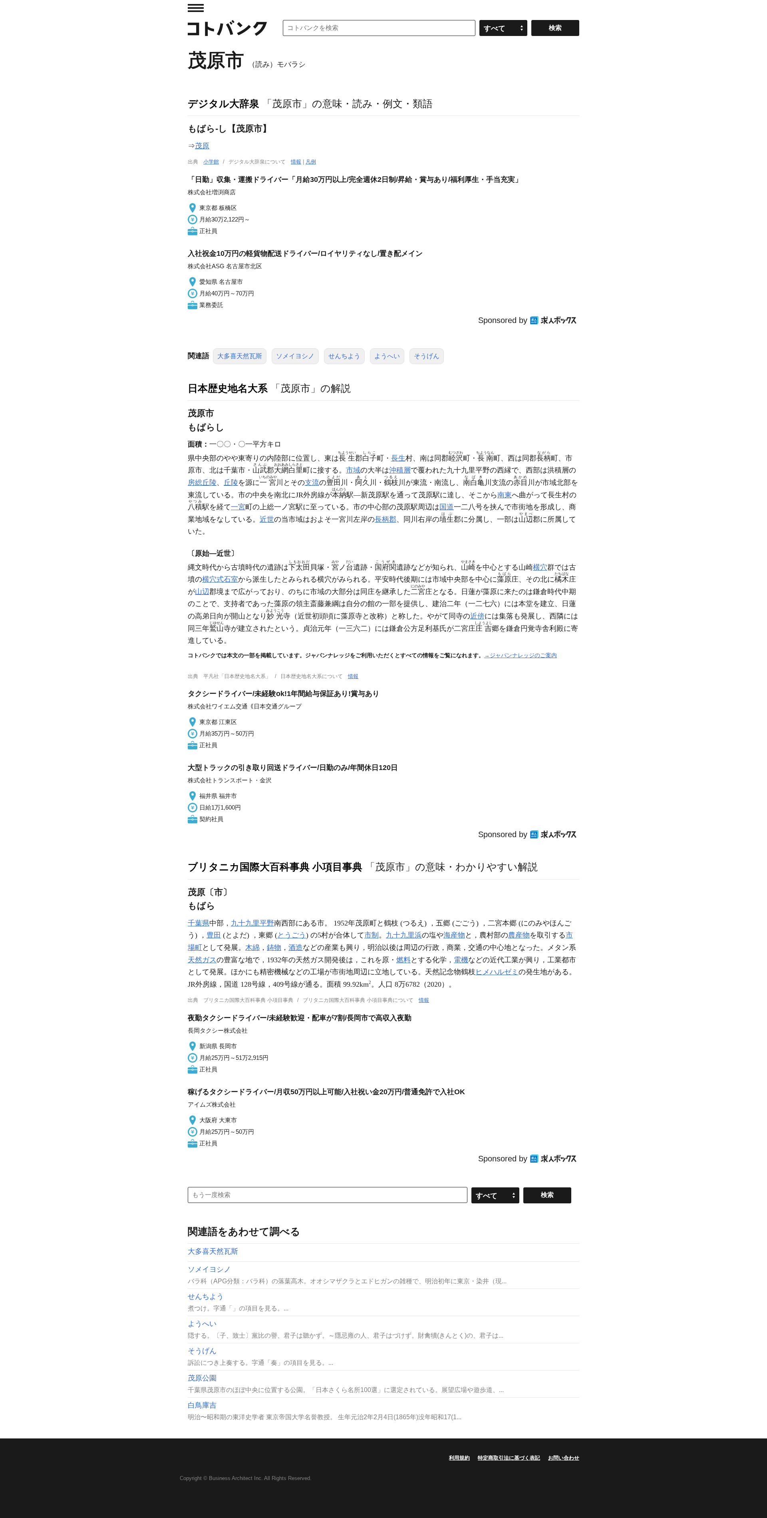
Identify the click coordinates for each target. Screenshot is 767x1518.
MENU (196, 8)
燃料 (403, 960)
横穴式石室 (220, 579)
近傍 (477, 616)
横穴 (540, 567)
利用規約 (459, 1458)
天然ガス (202, 960)
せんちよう (344, 356)
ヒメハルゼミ (497, 972)
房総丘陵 (202, 483)
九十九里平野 (252, 923)
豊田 (214, 935)
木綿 (252, 947)
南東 (504, 495)
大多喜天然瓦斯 (239, 356)
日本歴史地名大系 (228, 388)
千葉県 (198, 923)
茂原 (202, 146)
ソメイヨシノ (295, 356)
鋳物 (274, 947)
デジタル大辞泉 (223, 103)
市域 (353, 470)
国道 (446, 507)
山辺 (202, 592)
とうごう (291, 935)
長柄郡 (385, 519)
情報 (296, 162)
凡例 (311, 162)
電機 (461, 960)
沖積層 (400, 470)
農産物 (519, 935)
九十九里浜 (404, 935)
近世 (267, 519)
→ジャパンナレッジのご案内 (520, 655)
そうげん (426, 356)
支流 (312, 483)
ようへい (387, 356)
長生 (398, 458)
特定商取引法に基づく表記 (509, 1458)
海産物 (454, 935)
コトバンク (227, 28)
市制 (371, 935)
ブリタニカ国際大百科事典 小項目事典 (275, 866)
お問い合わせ (563, 1458)
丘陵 (231, 483)
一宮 (238, 507)
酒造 (295, 947)
